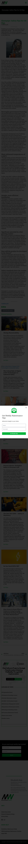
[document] (14, 422)
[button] (26, 407)
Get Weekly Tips (14, 433)
